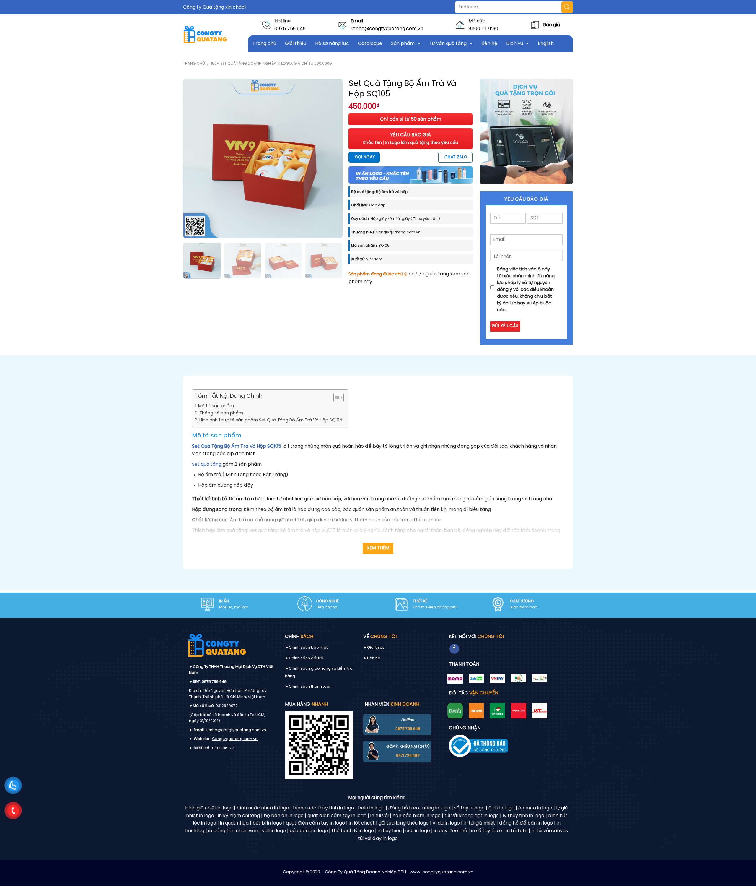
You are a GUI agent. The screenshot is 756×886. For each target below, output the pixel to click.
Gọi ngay (365, 157)
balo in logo (371, 808)
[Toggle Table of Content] (335, 397)
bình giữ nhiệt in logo (209, 808)
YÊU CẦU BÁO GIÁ (410, 138)
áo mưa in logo (535, 808)
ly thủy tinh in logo (523, 815)
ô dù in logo (501, 808)
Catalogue (370, 43)
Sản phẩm (403, 43)
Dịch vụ (514, 43)
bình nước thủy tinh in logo (323, 808)
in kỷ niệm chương (239, 815)
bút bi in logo (267, 823)
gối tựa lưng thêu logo (404, 823)
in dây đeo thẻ (450, 830)
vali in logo (274, 830)
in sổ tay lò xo (486, 830)
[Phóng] (191, 231)
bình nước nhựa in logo (263, 808)
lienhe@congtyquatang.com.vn (387, 28)
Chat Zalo (455, 157)
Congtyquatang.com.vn (235, 739)
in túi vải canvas (550, 830)
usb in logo (417, 830)
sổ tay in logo (469, 808)
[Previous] (193, 158)
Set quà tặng (206, 464)
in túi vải (379, 815)
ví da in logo (446, 823)
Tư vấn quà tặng (448, 43)
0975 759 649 (290, 28)
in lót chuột (362, 823)
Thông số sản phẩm (221, 413)
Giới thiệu (295, 43)
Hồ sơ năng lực (332, 43)
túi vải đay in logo (378, 838)
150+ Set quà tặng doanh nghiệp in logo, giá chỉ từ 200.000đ (271, 64)
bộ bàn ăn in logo (284, 815)
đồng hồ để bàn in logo (526, 823)
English (546, 43)
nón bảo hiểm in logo (416, 815)
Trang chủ (264, 43)
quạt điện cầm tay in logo (336, 815)
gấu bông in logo (309, 830)
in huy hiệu (390, 830)
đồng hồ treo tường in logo (419, 808)
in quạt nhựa (234, 823)
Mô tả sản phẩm (216, 406)
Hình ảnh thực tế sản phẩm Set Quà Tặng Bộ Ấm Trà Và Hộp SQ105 (270, 420)
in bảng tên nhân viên (233, 830)
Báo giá (551, 24)
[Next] (332, 158)
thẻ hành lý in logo (353, 830)
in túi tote (517, 830)
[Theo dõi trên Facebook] (454, 649)
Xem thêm (378, 548)
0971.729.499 (408, 756)
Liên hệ (489, 43)
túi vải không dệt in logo (471, 815)
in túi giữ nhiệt (479, 823)
